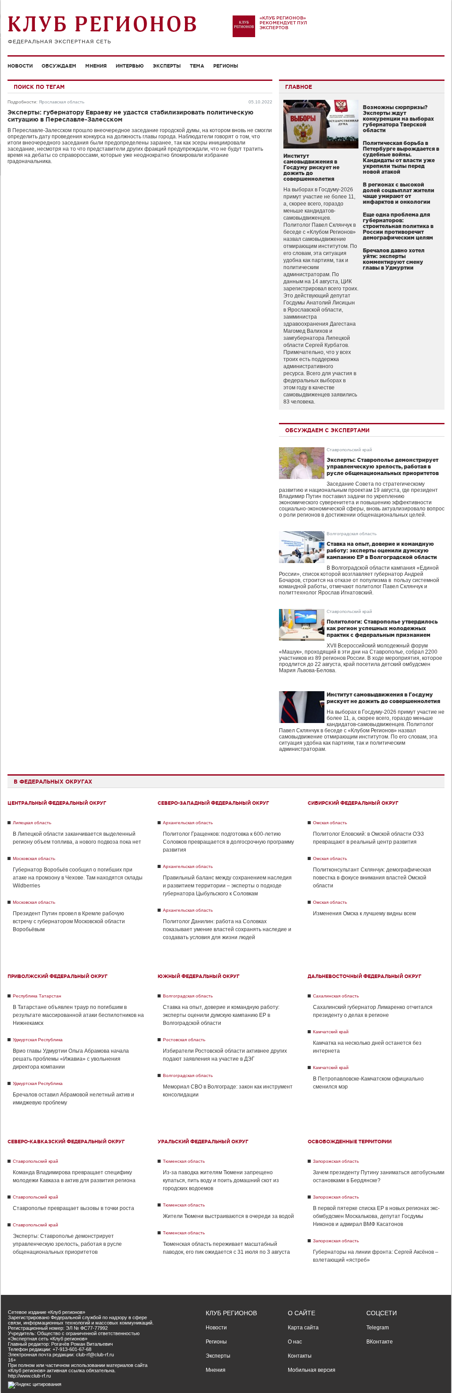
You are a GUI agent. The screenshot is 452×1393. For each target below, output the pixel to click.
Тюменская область (184, 1161)
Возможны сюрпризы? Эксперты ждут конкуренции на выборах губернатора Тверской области (398, 118)
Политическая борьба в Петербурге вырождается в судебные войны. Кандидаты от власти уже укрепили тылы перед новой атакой (401, 157)
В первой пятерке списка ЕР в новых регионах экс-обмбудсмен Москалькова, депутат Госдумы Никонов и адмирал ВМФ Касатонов (376, 1216)
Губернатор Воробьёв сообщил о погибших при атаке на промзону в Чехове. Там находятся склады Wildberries (78, 878)
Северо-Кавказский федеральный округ (66, 1141)
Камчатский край (331, 1031)
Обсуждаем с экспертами (327, 430)
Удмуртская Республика (38, 1039)
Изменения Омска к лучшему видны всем (364, 913)
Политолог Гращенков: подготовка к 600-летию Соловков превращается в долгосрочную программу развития (228, 842)
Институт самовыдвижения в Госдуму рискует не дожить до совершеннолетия (311, 167)
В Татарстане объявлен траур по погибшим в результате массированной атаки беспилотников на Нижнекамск (78, 1015)
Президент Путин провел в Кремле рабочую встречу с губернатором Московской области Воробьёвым (69, 921)
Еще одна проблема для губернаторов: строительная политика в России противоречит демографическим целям (398, 226)
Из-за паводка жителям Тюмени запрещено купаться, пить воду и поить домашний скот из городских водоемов (221, 1180)
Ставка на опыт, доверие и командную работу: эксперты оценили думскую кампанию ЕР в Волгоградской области (382, 550)
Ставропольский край (349, 449)
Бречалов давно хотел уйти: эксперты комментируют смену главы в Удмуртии (394, 258)
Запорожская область (336, 1161)
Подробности (22, 101)
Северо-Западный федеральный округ (213, 803)
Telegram (377, 1327)
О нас (295, 1342)
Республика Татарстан (37, 995)
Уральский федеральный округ (203, 1141)
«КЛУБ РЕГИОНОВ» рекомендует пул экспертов (283, 22)
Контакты (300, 1356)
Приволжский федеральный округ (58, 976)
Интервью (130, 66)
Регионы (225, 66)
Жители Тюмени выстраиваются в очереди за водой (228, 1216)
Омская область (330, 822)
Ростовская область (184, 1039)
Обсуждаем (58, 66)
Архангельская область (188, 822)
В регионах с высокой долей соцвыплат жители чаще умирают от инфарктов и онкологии (398, 193)
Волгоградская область (352, 533)
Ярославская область (61, 101)
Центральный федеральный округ (57, 803)
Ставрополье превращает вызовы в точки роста (73, 1208)
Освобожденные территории (350, 1141)
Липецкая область (32, 822)
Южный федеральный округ (199, 976)
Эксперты (167, 66)
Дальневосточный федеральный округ (365, 976)
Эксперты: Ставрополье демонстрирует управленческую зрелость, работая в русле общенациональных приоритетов (383, 466)
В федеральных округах (53, 781)
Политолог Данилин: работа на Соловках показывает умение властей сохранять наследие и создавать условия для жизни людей (227, 929)
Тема (197, 66)
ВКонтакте (379, 1342)
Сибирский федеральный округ (353, 803)
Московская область (34, 858)
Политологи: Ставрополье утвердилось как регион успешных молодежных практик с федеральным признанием (382, 628)
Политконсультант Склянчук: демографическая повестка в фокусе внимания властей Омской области (372, 878)
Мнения (96, 66)
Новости (20, 66)
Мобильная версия (311, 1370)
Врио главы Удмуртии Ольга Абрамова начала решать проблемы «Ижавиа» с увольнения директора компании (71, 1059)
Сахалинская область (336, 995)
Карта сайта (303, 1327)
